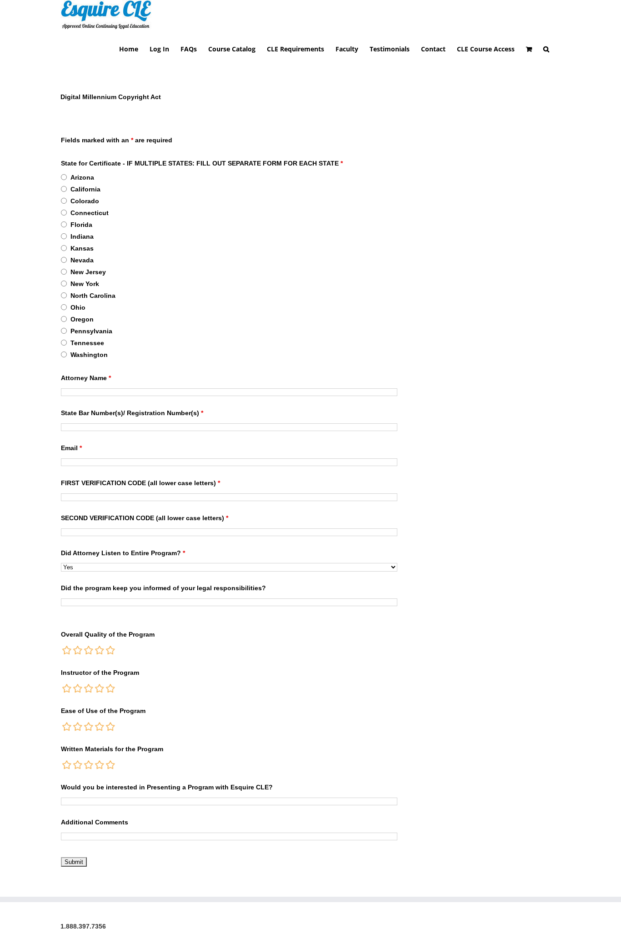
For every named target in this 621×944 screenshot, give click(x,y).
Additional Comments (94, 822)
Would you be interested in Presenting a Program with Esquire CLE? (167, 787)
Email (71, 448)
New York (84, 283)
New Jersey (88, 272)
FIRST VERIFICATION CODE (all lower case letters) (140, 483)
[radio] (67, 650)
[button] (546, 48)
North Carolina (92, 295)
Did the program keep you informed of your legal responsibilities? (163, 588)
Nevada (82, 260)
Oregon (82, 319)
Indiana (82, 236)
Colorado (84, 201)
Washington (89, 354)
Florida (81, 224)
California (85, 189)
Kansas (82, 248)
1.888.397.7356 (83, 926)
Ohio (77, 307)
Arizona (82, 177)
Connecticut (89, 212)
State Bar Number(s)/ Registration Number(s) (132, 413)
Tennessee (87, 342)
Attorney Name (86, 378)
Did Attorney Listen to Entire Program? (123, 553)
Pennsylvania (91, 331)
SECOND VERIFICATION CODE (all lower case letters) (144, 518)
